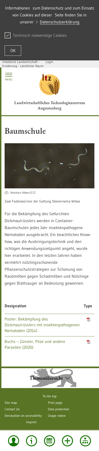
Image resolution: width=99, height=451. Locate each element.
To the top (50, 396)
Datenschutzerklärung (59, 22)
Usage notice (57, 416)
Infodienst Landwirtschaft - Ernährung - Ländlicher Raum (23, 64)
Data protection (58, 409)
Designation (15, 305)
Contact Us (12, 409)
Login (49, 62)
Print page (55, 403)
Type (88, 305)
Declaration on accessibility (23, 416)
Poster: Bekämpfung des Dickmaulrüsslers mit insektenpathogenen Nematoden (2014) (42, 325)
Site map (11, 403)
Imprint (31, 422)
